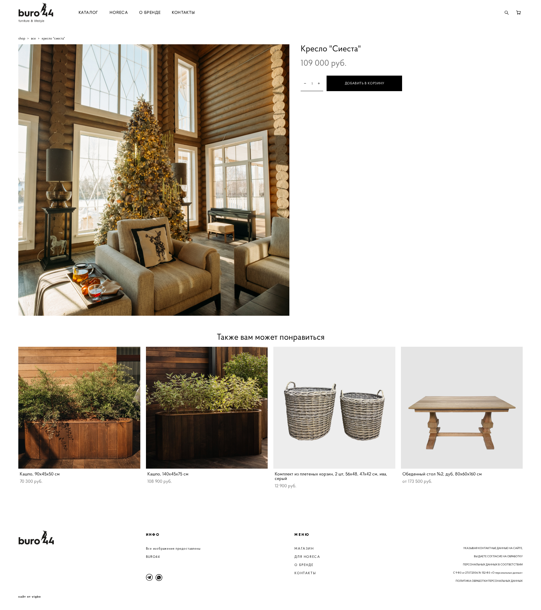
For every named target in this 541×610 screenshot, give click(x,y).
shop (21, 38)
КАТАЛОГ (88, 12)
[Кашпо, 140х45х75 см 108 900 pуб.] (207, 408)
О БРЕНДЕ (150, 12)
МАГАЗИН (304, 548)
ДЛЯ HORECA (307, 556)
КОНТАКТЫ (183, 12)
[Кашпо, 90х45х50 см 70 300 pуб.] (79, 408)
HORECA (119, 12)
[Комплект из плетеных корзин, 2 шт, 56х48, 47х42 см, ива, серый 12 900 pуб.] (334, 408)
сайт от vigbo (29, 596)
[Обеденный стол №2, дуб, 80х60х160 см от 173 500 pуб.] (462, 408)
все (33, 38)
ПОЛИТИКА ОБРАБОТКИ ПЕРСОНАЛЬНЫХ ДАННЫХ (489, 581)
